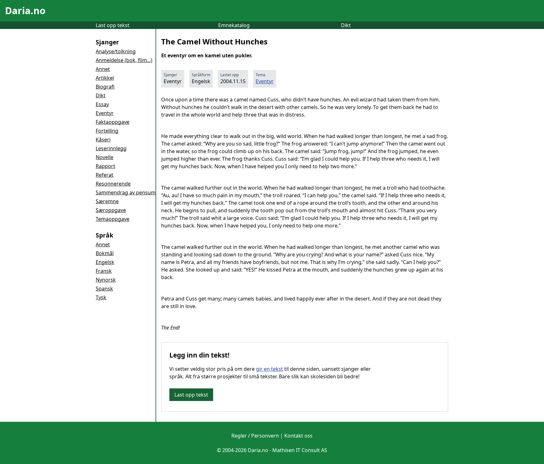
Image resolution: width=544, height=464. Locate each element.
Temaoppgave (112, 218)
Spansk (104, 288)
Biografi (105, 86)
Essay (102, 104)
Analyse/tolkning (116, 51)
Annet (103, 69)
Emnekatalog (234, 25)
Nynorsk (106, 279)
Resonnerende (113, 183)
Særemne (107, 201)
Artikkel (105, 77)
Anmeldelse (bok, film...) (124, 60)
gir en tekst (269, 368)
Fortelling (107, 130)
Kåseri (103, 139)
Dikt (346, 25)
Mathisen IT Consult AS (299, 450)
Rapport (105, 166)
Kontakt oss (298, 435)
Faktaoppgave (112, 121)
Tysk (101, 297)
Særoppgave (111, 210)
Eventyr (105, 113)
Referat (104, 174)
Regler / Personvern (255, 435)
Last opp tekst (112, 25)
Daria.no (25, 10)
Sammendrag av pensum (126, 192)
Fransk (104, 270)
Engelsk (105, 262)
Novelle (104, 157)
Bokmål (105, 253)
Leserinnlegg (111, 148)
